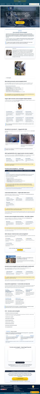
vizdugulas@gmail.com (17, 390)
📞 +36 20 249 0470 (20, 22)
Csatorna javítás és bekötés (19, 299)
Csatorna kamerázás (8, 299)
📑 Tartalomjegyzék (8, 77)
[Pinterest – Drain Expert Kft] (4, 389)
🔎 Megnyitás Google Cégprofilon (20, 362)
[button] (34, 4)
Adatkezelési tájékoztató (24, 393)
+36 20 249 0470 (17, 389)
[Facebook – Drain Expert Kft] (1, 389)
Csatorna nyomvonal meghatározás (29, 291)
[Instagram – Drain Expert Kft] (2, 389)
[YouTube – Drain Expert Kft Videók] (3, 389)
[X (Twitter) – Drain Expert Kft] (6, 389)
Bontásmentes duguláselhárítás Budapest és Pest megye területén (9, 291)
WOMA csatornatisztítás (19, 290)
